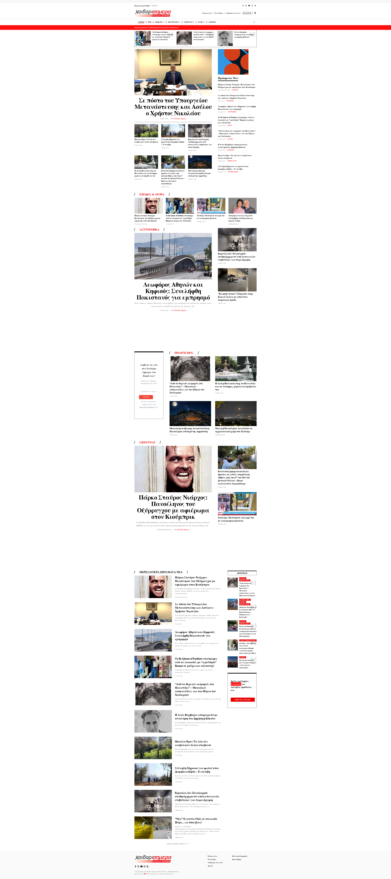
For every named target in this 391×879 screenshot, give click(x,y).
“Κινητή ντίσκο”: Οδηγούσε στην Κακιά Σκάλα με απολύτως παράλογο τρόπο (235, 297)
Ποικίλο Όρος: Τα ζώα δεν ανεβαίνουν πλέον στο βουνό (146, 140)
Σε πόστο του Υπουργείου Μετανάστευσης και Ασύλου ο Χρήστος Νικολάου (173, 106)
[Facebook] (243, 5)
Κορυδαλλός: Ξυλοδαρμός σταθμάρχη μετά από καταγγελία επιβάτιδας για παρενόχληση (200, 143)
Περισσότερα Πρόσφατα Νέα (160, 572)
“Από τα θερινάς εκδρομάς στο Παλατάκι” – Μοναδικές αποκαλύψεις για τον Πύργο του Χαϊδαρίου (237, 133)
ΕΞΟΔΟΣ (235, 90)
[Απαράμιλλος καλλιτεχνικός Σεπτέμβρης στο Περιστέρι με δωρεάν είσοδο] (242, 206)
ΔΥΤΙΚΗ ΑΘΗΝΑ (233, 172)
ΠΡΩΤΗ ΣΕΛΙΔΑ (244, 580)
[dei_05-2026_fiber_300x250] (233, 61)
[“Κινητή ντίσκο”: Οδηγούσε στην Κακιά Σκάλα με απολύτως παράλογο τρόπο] (237, 279)
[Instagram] (252, 5)
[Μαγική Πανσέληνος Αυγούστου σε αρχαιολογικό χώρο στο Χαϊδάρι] (236, 413)
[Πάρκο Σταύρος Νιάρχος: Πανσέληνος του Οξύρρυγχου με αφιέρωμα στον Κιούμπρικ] (148, 206)
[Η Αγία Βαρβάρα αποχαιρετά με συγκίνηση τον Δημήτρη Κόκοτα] (225, 38)
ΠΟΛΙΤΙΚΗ (230, 101)
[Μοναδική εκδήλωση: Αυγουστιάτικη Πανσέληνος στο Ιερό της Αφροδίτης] (200, 162)
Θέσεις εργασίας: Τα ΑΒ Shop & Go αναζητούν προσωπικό (156, 27)
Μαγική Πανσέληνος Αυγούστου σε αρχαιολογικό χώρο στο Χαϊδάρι (234, 429)
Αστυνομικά (149, 229)
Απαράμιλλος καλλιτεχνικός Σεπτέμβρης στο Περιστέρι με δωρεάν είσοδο (240, 218)
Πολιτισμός (184, 352)
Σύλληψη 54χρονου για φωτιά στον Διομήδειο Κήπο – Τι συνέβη (172, 142)
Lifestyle (147, 442)
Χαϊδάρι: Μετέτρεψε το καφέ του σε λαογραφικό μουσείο (211, 216)
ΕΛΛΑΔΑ (242, 621)
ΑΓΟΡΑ (229, 125)
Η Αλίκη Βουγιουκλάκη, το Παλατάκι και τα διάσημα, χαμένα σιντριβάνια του (145, 173)
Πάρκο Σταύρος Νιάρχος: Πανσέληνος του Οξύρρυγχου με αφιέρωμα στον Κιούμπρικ (237, 85)
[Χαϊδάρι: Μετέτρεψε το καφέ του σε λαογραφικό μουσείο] (211, 206)
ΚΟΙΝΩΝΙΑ (230, 150)
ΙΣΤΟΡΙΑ (230, 139)
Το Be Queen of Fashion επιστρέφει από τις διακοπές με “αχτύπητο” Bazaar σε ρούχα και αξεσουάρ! (236, 120)
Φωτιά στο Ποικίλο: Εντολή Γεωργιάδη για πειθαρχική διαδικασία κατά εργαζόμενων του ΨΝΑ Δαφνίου (247, 631)
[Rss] (255, 5)
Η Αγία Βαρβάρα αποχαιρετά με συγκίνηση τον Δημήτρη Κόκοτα (243, 34)
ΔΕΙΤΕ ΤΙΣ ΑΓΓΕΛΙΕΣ (243, 700)
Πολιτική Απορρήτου (147, 407)
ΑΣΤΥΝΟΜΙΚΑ (232, 112)
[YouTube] (249, 5)
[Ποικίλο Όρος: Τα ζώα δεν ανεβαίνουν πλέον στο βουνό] (146, 130)
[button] (255, 13)
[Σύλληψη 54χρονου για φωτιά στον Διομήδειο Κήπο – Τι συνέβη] (173, 130)
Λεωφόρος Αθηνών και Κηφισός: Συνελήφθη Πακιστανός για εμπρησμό (237, 107)
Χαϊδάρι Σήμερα (180, 118)
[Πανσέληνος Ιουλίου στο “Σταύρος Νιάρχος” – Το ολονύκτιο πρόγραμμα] (233, 662)
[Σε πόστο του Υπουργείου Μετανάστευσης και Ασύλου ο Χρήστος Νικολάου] (173, 72)
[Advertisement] (195, 332)
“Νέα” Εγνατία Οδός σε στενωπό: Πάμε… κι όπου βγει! (196, 820)
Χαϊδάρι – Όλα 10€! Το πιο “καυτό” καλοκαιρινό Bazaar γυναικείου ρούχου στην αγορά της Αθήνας (247, 648)
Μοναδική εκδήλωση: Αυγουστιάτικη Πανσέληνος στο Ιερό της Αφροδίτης (199, 173)
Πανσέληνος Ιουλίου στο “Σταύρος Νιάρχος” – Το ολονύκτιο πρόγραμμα (247, 664)
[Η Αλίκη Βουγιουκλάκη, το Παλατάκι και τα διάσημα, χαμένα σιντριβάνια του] (146, 162)
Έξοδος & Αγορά (151, 194)
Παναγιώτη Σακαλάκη (166, 874)
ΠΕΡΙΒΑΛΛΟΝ (231, 161)
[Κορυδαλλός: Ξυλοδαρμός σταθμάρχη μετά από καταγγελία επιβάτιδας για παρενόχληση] (200, 130)
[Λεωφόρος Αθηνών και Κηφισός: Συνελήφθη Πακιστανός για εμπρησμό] (173, 256)
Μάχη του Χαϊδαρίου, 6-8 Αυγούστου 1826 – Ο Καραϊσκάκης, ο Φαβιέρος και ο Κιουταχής (247, 612)
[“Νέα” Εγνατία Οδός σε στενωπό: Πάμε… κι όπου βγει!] (153, 827)
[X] (246, 5)
